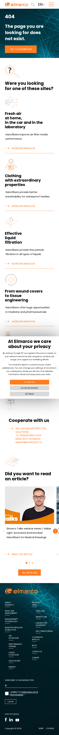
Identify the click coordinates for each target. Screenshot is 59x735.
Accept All (29, 382)
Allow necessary (29, 388)
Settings (29, 394)
